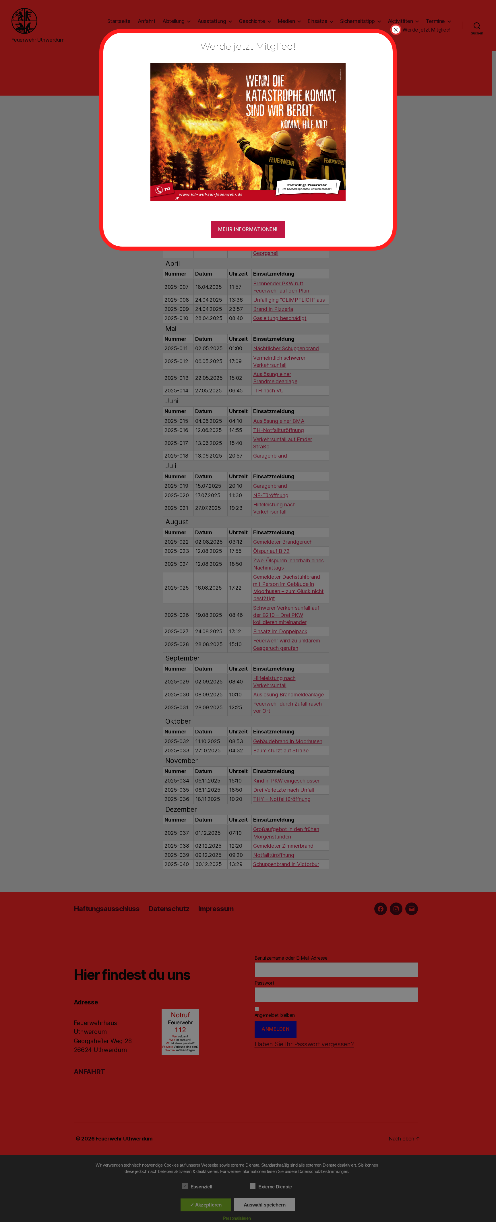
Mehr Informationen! (248, 229)
